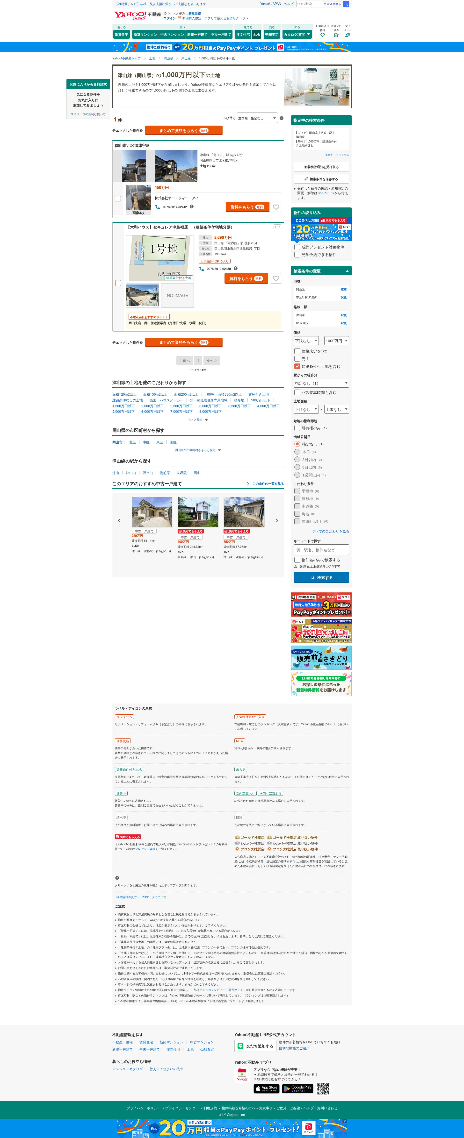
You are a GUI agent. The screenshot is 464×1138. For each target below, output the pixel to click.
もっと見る (195, 419)
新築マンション (145, 34)
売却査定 (272, 34)
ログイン (169, 18)
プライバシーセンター (182, 1107)
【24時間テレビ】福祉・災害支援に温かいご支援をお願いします (160, 3)
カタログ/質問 (294, 34)
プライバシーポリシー (143, 1107)
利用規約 (210, 1107)
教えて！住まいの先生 (166, 1068)
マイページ (326, 192)
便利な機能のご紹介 (294, 1048)
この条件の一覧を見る (268, 483)
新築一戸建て (197, 34)
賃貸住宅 (121, 34)
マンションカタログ (127, 1068)
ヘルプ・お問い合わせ (320, 1107)
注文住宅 (243, 34)
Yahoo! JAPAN (270, 3)
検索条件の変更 (307, 271)
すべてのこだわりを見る (330, 531)
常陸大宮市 (334, 4)
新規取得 (194, 13)
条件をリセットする (337, 154)
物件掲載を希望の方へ (238, 1107)
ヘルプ (288, 3)
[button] (119, 504)
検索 (346, 4)
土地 (256, 34)
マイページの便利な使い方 (88, 114)
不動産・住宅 (122, 1041)
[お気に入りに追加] (276, 207)
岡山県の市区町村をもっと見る (195, 450)
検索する (325, 577)
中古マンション (172, 34)
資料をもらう (247, 207)
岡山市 (117, 442)
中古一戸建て (221, 34)
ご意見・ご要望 (288, 1107)
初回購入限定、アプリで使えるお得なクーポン (215, 18)
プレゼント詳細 (145, 848)
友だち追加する (259, 1046)
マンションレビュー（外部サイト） (223, 990)
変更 (344, 289)
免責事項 (266, 1107)
